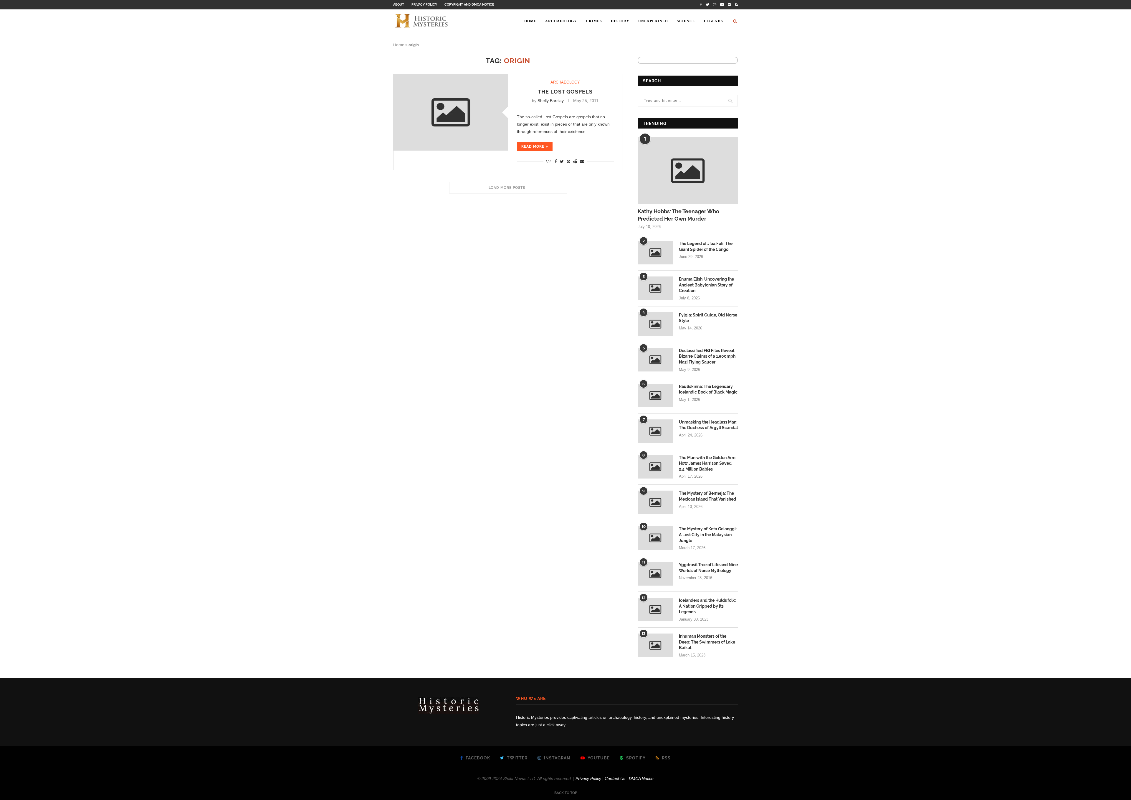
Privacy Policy (424, 4)
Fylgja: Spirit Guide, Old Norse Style (708, 318)
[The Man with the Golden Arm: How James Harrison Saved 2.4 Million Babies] (655, 467)
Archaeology (561, 21)
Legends (713, 21)
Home (530, 21)
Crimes (594, 21)
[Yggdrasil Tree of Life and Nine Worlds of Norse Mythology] (655, 574)
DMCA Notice (641, 778)
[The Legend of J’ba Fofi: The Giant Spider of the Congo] (655, 252)
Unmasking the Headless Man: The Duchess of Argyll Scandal (708, 425)
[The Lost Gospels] (450, 112)
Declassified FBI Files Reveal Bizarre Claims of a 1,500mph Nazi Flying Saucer (707, 356)
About (398, 4)
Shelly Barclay (551, 100)
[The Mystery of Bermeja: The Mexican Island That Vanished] (655, 502)
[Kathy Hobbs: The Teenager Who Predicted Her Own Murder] (688, 170)
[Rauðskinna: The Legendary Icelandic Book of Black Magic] (655, 395)
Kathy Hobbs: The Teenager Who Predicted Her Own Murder (678, 215)
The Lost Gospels (565, 92)
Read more (532, 146)
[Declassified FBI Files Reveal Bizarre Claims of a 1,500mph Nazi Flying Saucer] (655, 359)
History (620, 21)
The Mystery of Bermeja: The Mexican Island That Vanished (707, 496)
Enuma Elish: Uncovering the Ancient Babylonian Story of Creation (706, 285)
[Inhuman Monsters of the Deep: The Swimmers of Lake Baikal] (655, 645)
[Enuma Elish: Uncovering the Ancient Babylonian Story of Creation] (655, 288)
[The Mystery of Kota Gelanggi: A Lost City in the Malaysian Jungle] (655, 538)
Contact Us (615, 778)
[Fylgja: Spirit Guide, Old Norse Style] (655, 324)
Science (686, 21)
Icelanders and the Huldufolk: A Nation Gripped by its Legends (707, 606)
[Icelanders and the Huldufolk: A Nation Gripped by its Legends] (655, 609)
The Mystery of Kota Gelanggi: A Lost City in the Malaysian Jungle (708, 534)
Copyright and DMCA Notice (469, 4)
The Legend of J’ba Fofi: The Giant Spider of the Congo (705, 246)
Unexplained (653, 21)
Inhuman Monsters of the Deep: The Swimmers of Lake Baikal (707, 642)
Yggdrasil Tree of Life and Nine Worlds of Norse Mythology (708, 567)
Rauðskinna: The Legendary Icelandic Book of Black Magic (708, 389)
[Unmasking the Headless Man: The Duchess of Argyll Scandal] (655, 431)
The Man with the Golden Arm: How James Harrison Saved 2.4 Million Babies (707, 463)
